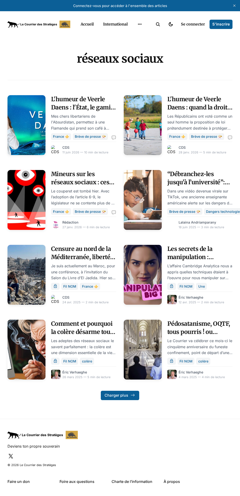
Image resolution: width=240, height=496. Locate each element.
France (133, 35)
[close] (234, 5)
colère (87, 361)
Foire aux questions (77, 481)
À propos (172, 481)
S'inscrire (221, 24)
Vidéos (133, 62)
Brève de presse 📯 (90, 136)
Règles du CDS (140, 71)
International (115, 24)
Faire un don (19, 481)
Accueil (87, 24)
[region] (139, 24)
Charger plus (116, 395)
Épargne (135, 53)
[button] (158, 24)
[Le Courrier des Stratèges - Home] (39, 24)
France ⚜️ (61, 136)
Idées (132, 44)
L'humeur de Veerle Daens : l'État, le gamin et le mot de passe (83, 107)
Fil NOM (69, 286)
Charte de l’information (132, 481)
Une (201, 286)
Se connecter (193, 24)
